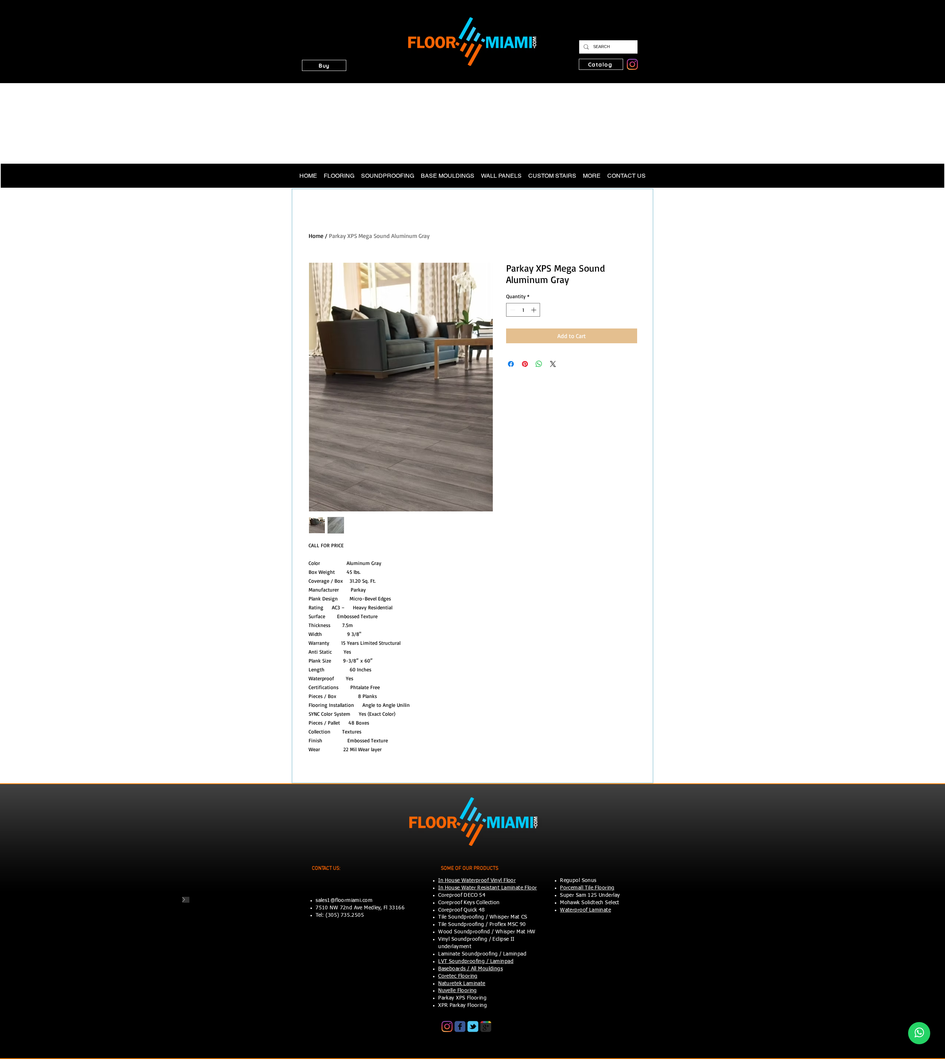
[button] (324, 65)
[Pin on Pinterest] (524, 364)
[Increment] (534, 309)
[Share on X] (553, 364)
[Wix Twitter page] (472, 1026)
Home (316, 235)
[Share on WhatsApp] (539, 364)
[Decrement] (511, 309)
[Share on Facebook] (510, 364)
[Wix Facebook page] (459, 1026)
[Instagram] (632, 64)
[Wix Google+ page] (485, 1026)
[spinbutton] (523, 309)
